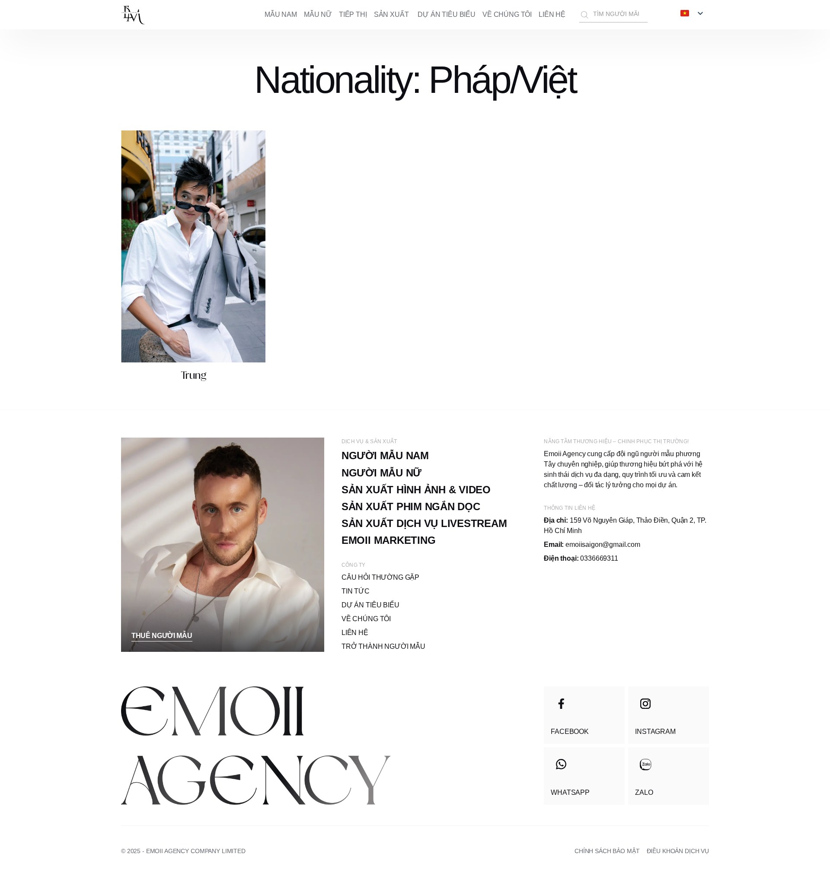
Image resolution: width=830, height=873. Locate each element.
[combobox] (613, 14)
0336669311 (581, 558)
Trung (193, 374)
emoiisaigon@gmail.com (592, 544)
